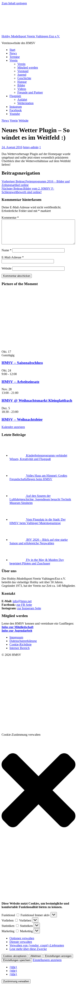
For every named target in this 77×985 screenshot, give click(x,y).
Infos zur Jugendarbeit (17, 630)
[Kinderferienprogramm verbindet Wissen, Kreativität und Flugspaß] (17, 455)
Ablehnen (35, 956)
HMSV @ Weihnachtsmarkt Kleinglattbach (37, 400)
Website (23, 120)
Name (6, 250)
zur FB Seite (24, 604)
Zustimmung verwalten (16, 981)
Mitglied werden (27, 67)
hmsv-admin (30, 147)
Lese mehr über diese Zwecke (28, 949)
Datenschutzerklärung (23, 641)
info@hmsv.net (22, 601)
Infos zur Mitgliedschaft (17, 627)
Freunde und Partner (30, 92)
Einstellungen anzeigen (58, 956)
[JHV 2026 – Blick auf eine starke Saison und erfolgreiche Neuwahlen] (17, 539)
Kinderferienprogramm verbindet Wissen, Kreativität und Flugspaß (38, 457)
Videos (21, 89)
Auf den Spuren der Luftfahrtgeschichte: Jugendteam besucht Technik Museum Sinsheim (40, 499)
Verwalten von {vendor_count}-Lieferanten (36, 945)
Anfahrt (22, 99)
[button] (38, 790)
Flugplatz (15, 96)
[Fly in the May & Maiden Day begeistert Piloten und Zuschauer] (17, 560)
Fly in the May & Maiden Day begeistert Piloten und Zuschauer (36, 561)
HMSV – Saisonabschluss (22, 363)
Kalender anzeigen (13, 427)
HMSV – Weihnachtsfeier (22, 419)
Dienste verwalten (20, 941)
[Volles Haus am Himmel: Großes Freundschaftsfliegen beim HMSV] (17, 475)
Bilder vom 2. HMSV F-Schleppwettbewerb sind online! (28, 190)
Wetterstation (25, 103)
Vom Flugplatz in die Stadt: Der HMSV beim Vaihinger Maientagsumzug (37, 521)
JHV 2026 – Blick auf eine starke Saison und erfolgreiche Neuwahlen (38, 541)
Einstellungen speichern (16, 960)
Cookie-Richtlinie (20, 644)
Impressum (16, 637)
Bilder (21, 85)
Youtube (14, 113)
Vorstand (22, 71)
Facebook (15, 110)
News (13, 53)
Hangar (22, 81)
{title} (13, 967)
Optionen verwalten (21, 938)
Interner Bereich (19, 648)
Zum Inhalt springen (14, 3)
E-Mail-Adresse (13, 257)
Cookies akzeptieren (14, 956)
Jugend (21, 74)
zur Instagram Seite (29, 608)
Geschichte (24, 78)
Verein (13, 60)
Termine (14, 57)
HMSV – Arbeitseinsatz (20, 382)
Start (12, 49)
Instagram (15, 106)
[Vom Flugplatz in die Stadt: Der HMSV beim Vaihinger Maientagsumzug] (17, 519)
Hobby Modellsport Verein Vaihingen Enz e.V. (31, 36)
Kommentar (10, 217)
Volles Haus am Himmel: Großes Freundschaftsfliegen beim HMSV (38, 477)
